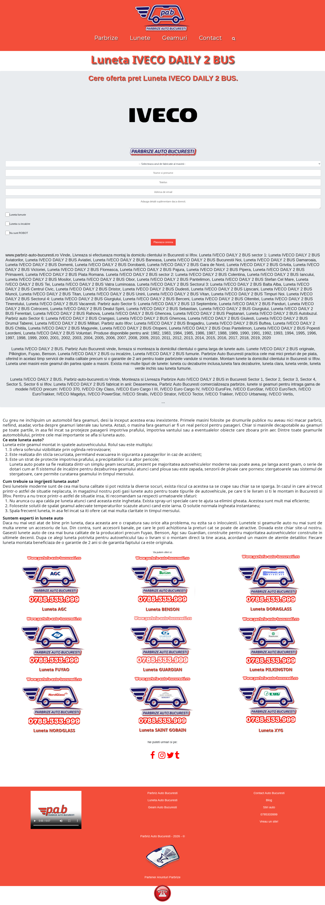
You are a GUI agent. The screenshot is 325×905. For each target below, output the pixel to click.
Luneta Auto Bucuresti (162, 800)
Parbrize (106, 37)
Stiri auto (269, 807)
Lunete (140, 37)
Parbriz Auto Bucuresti (162, 793)
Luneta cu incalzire (19, 223)
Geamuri (174, 37)
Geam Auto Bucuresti (162, 807)
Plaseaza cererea (163, 242)
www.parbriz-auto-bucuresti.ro (32, 255)
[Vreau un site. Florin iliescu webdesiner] (162, 769)
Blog (269, 800)
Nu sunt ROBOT (18, 232)
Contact (210, 37)
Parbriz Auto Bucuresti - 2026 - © (162, 836)
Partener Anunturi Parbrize (162, 877)
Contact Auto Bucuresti (269, 793)
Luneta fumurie (17, 214)
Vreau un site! (269, 821)
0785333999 (269, 814)
